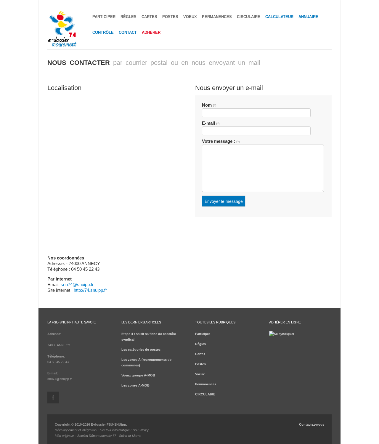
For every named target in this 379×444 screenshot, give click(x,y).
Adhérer (151, 32)
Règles (128, 17)
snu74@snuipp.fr (77, 284)
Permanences (217, 17)
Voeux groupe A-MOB (138, 375)
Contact (128, 32)
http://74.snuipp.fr (90, 290)
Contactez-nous (311, 424)
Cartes (149, 17)
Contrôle (103, 32)
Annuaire (308, 17)
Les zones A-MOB (135, 385)
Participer (103, 17)
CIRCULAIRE (248, 17)
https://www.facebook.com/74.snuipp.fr (53, 397)
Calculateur (279, 17)
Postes (170, 17)
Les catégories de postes (140, 349)
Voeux (190, 17)
